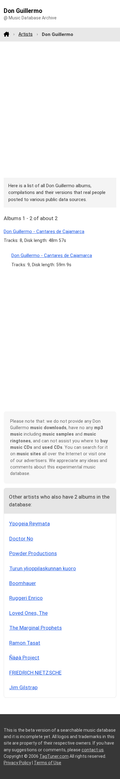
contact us (93, 749)
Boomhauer (22, 583)
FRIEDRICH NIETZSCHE (35, 673)
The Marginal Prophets (35, 628)
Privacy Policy (17, 762)
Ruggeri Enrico (26, 598)
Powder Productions (33, 553)
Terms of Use (47, 762)
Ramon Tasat (24, 643)
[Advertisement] (60, 109)
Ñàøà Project (24, 657)
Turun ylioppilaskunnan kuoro (42, 568)
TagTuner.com (54, 756)
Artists (25, 34)
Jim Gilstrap (23, 687)
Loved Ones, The (28, 613)
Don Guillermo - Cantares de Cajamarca (44, 231)
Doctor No (21, 539)
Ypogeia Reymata (29, 523)
